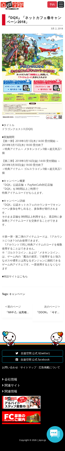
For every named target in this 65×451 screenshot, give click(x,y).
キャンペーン (17, 294)
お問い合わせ (10, 367)
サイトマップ (28, 367)
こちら (24, 276)
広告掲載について (49, 367)
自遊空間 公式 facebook (34, 359)
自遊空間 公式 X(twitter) (34, 353)
